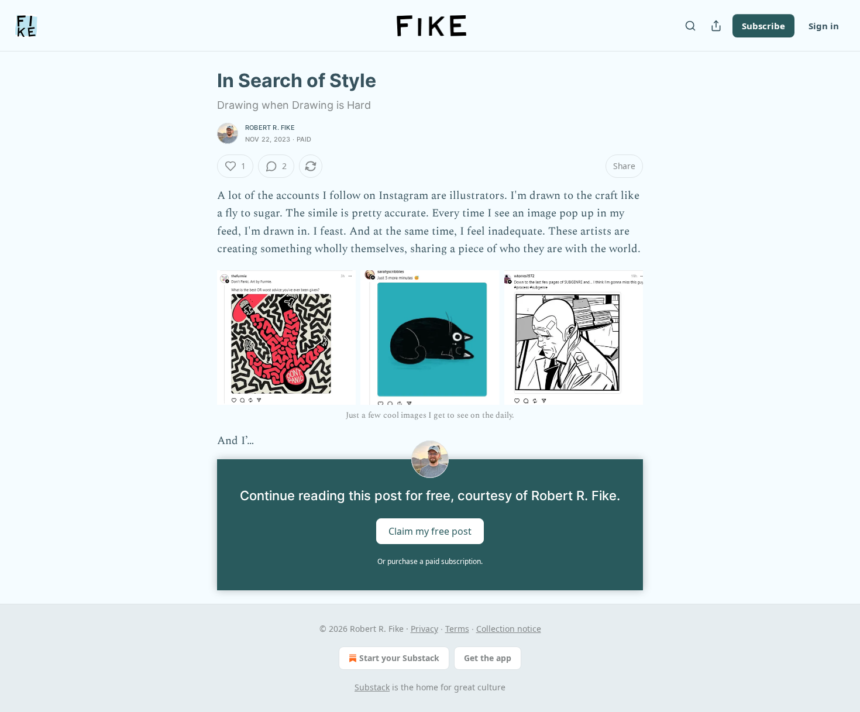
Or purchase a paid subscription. (430, 561)
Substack (372, 687)
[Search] (690, 25)
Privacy (424, 628)
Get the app (487, 657)
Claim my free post (430, 531)
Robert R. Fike (270, 127)
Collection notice (508, 628)
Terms (457, 628)
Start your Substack (399, 657)
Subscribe (763, 26)
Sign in (824, 26)
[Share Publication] (716, 25)
